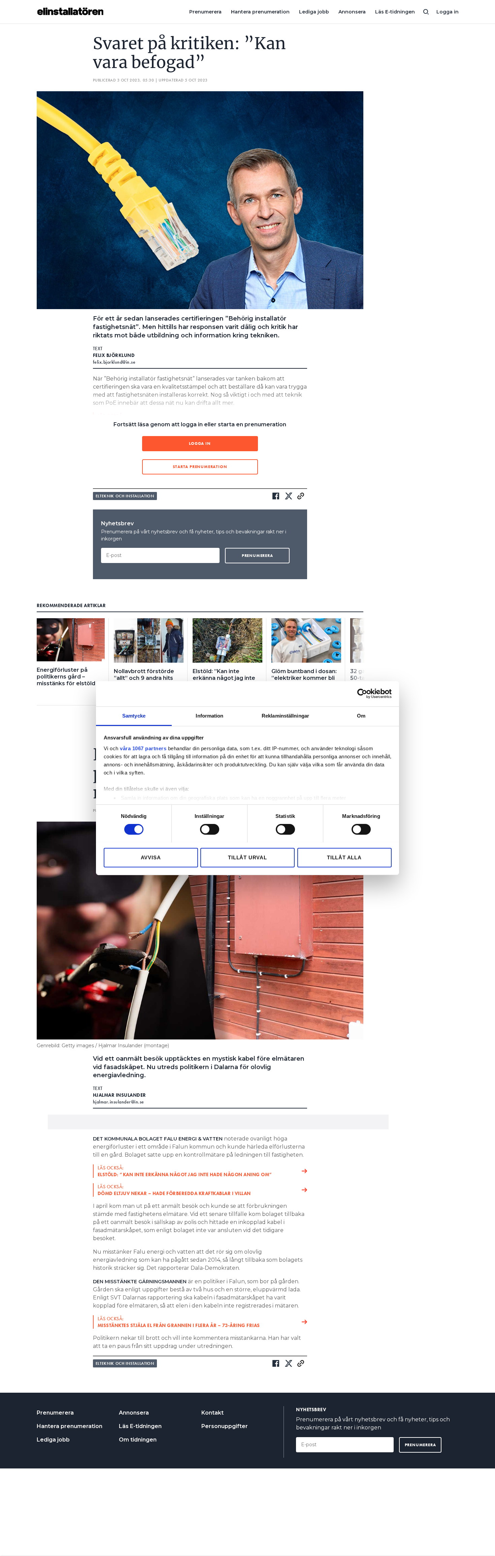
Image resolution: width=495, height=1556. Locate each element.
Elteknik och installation (125, 496)
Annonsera (352, 12)
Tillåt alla (344, 857)
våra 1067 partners (143, 748)
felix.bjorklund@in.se (114, 362)
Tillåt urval (247, 857)
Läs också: (185, 1171)
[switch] (209, 829)
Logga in (447, 12)
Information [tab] (209, 715)
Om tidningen (138, 1439)
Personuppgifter (224, 1426)
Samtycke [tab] (133, 715)
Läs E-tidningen (395, 12)
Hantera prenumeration (260, 12)
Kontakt (212, 1413)
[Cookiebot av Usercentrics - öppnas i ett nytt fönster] (362, 694)
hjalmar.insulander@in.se (118, 1102)
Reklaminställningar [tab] (285, 715)
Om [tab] (361, 715)
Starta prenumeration (200, 466)
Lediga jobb (314, 12)
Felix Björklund (114, 355)
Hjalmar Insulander (119, 1095)
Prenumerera (205, 12)
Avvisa (151, 857)
